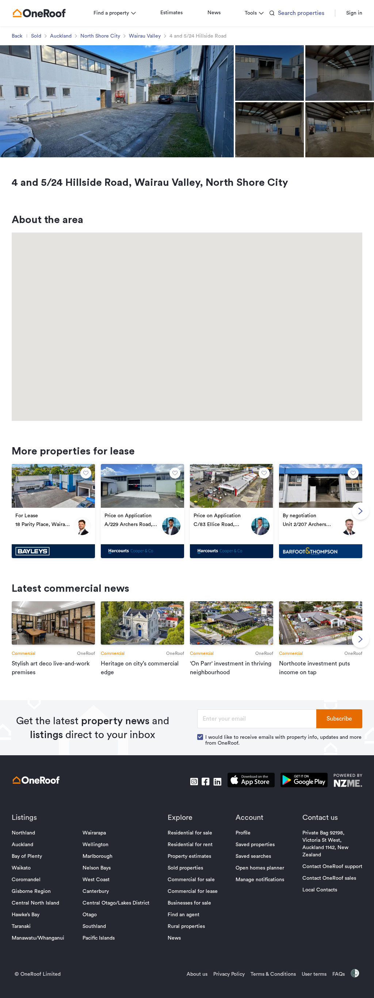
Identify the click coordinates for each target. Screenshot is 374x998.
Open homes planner (260, 868)
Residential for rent (190, 844)
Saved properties (255, 844)
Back (17, 36)
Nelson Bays (97, 868)
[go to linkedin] (217, 781)
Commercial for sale (191, 879)
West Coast (96, 879)
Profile (243, 833)
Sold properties (185, 868)
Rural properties (186, 926)
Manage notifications (260, 879)
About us (197, 974)
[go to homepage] (39, 13)
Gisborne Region (31, 891)
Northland (23, 833)
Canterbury (96, 891)
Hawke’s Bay (25, 914)
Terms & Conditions (273, 974)
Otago (90, 914)
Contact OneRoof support (332, 866)
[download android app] (304, 781)
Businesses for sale (189, 903)
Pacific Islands (99, 938)
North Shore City (100, 36)
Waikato (21, 868)
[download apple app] (251, 781)
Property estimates (189, 856)
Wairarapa (94, 833)
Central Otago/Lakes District (116, 903)
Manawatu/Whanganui (38, 938)
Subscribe (339, 719)
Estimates (171, 12)
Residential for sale (190, 833)
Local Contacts (319, 890)
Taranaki (21, 926)
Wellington (95, 844)
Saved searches (253, 856)
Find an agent (183, 914)
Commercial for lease (193, 891)
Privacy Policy (229, 974)
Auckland (61, 36)
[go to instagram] (194, 781)
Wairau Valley (145, 36)
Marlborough (97, 856)
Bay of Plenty (27, 856)
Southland (94, 926)
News (214, 12)
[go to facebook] (205, 781)
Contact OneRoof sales (329, 878)
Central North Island (35, 903)
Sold (36, 36)
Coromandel (26, 879)
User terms (314, 974)
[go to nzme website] (347, 781)
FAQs (338, 974)
